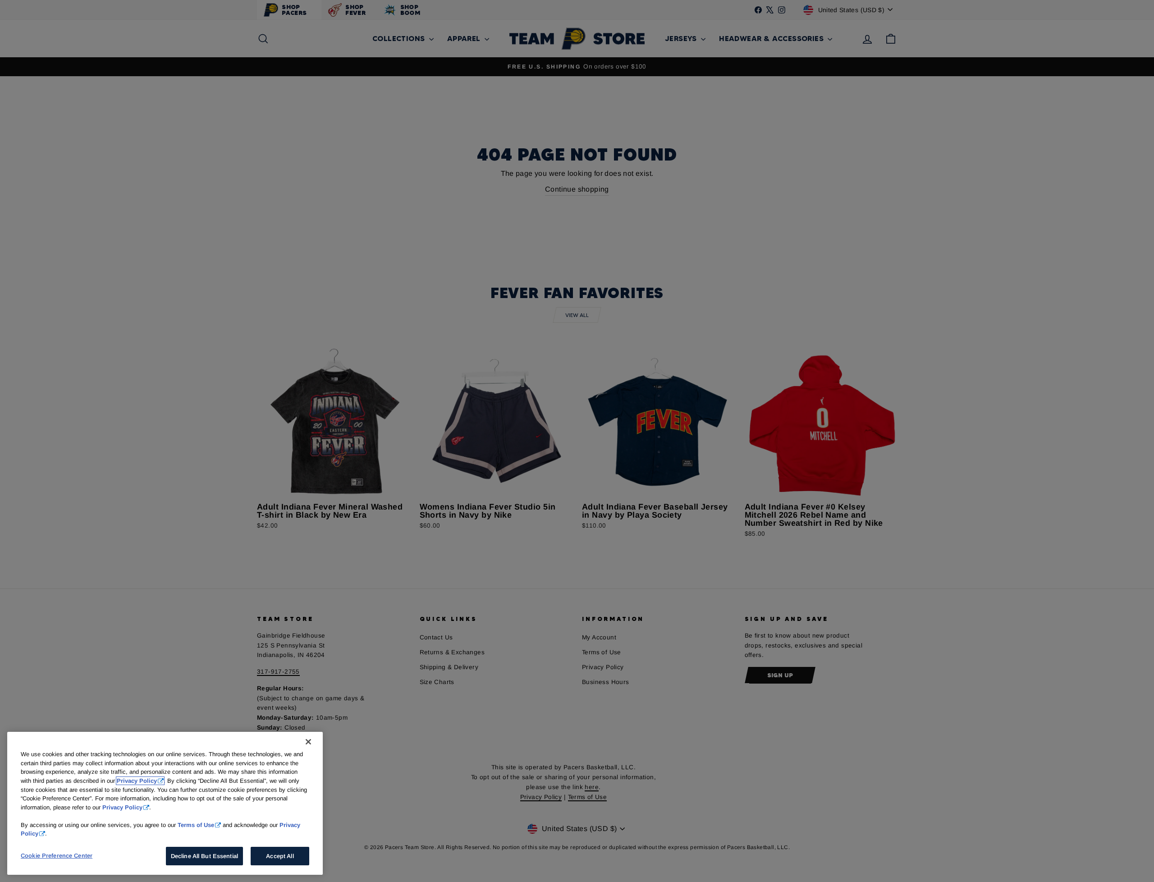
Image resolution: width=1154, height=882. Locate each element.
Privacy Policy (137, 780)
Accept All (279, 856)
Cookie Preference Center (56, 855)
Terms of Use (196, 824)
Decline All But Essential (204, 856)
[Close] (308, 742)
